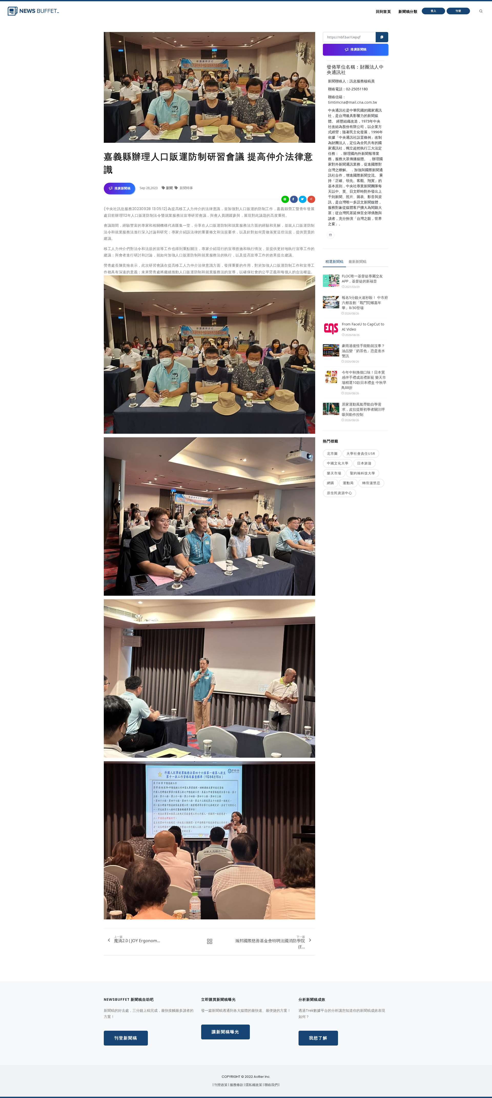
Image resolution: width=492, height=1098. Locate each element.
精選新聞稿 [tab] (334, 261)
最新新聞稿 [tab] (357, 261)
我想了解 (318, 1038)
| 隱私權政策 (253, 1084)
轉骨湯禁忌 (371, 483)
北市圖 (332, 453)
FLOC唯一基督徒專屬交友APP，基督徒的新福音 (362, 279)
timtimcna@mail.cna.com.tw (352, 102)
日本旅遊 (364, 463)
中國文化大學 (337, 463)
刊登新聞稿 (125, 1038)
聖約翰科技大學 (362, 473)
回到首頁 (383, 11)
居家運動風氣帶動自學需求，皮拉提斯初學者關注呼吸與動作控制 (363, 409)
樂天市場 (334, 473)
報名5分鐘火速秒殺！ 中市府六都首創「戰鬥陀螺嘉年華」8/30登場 (365, 302)
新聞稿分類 (407, 11)
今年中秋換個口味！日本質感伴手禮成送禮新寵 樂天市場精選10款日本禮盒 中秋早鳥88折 (363, 380)
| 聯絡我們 (271, 1084)
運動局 (348, 483)
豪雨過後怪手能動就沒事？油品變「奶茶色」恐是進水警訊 (363, 350)
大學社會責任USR (360, 453)
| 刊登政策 (220, 1084)
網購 (330, 483)
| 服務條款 (236, 1084)
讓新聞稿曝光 (225, 1032)
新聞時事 (186, 188)
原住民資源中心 (339, 493)
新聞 (169, 188)
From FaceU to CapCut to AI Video (363, 327)
